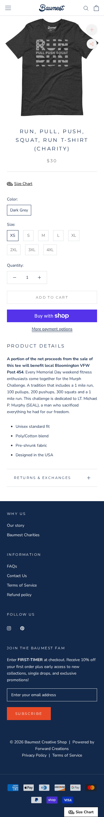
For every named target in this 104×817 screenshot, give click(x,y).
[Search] (86, 7)
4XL (50, 250)
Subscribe (28, 713)
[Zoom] (92, 29)
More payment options (52, 329)
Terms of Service (22, 585)
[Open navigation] (8, 8)
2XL (13, 250)
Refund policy (19, 595)
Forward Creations (52, 748)
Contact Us (17, 576)
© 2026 (17, 742)
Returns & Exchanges (42, 478)
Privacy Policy (34, 755)
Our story (15, 525)
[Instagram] (9, 628)
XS (12, 235)
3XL (32, 250)
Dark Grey (19, 210)
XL (73, 235)
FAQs (12, 566)
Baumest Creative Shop (46, 742)
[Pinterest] (22, 628)
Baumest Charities (23, 535)
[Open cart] (96, 8)
